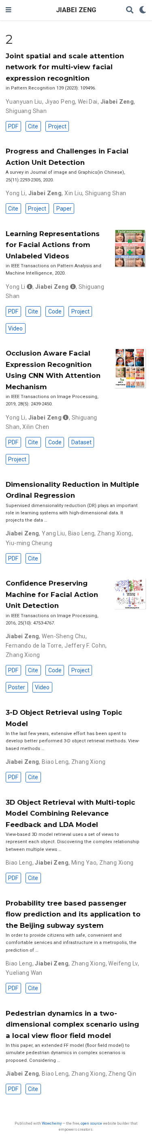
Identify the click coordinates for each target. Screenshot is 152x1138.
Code (55, 311)
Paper (64, 208)
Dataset (81, 442)
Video (15, 328)
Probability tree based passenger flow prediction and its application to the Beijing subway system (73, 914)
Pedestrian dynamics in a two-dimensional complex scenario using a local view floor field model (72, 1024)
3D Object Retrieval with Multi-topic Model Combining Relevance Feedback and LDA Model (70, 813)
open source (91, 1123)
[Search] (129, 10)
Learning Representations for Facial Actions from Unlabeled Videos (53, 245)
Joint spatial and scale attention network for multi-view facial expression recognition (65, 67)
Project (57, 126)
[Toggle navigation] (8, 10)
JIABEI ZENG (76, 10)
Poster (16, 687)
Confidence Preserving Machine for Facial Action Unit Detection (52, 594)
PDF (13, 126)
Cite (33, 126)
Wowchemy (52, 1123)
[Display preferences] (142, 10)
